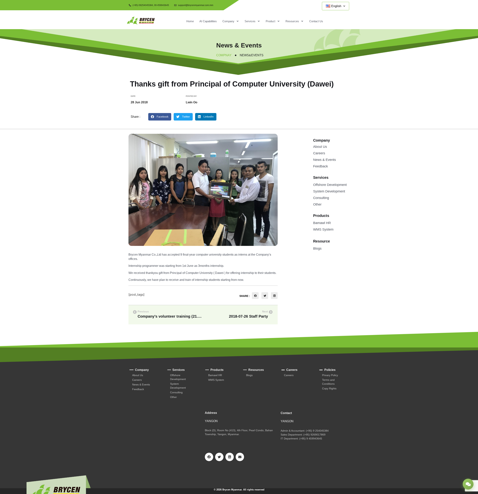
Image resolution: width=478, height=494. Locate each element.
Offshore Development (330, 185)
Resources (292, 21)
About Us (320, 147)
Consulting (321, 198)
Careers (319, 153)
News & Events (324, 160)
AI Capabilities (208, 21)
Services (250, 21)
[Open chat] (468, 484)
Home (190, 21)
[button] (159, 117)
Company (228, 21)
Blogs (317, 248)
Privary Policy (330, 375)
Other (317, 204)
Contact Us (316, 21)
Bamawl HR (322, 223)
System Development (329, 191)
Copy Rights (329, 388)
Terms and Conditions (328, 381)
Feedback (320, 166)
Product (270, 21)
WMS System (323, 229)
